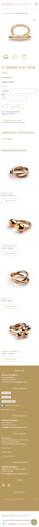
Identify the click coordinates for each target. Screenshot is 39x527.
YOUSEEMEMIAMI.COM (23, 524)
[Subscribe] (35, 499)
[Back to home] (17, 4)
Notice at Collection (8, 410)
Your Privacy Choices (12, 406)
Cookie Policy (6, 392)
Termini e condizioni (8, 456)
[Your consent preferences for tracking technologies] (4, 523)
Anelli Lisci (10, 13)
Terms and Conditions (8, 401)
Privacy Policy (6, 397)
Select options (10, 201)
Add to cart (15, 106)
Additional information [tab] (13, 121)
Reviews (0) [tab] (9, 124)
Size (3, 94)
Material (4, 86)
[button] (36, 4)
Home (4, 13)
